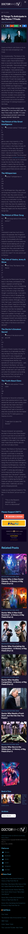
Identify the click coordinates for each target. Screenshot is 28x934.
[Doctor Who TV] (11, 6)
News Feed (7, 874)
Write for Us (17, 835)
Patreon (6, 852)
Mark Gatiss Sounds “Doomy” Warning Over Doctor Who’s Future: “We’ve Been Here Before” (12, 892)
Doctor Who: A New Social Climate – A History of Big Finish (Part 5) (12, 581)
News (12, 22)
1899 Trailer (4, 921)
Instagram (7, 866)
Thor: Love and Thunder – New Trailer (12, 927)
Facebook (7, 855)
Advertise (3, 835)
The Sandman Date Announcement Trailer (13, 917)
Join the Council (14, 539)
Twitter (6, 859)
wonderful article (17, 157)
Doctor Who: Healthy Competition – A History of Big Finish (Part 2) (14, 682)
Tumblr (6, 862)
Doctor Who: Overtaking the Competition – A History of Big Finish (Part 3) (14, 648)
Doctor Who (5, 22)
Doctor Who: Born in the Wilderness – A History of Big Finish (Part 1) (13, 749)
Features (12, 576)
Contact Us (10, 835)
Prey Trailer (4, 914)
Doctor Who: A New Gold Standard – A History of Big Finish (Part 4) (12, 615)
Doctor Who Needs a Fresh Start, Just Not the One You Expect (12, 715)
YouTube (7, 869)
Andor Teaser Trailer (7, 924)
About (7, 837)
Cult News (6, 910)
